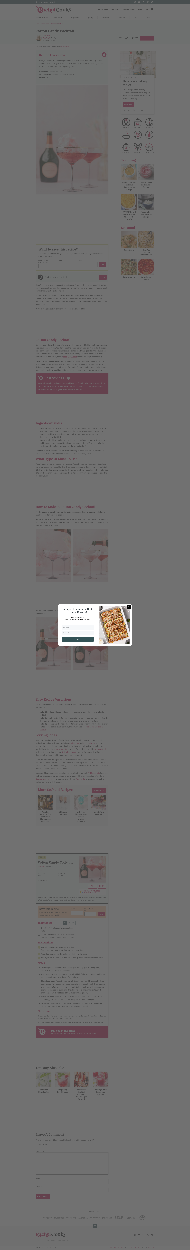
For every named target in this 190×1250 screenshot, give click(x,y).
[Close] (129, 607)
